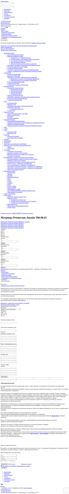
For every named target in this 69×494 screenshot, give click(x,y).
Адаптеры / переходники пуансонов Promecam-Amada (22, 70)
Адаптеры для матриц (13, 156)
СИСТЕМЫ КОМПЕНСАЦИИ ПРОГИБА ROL (21, 190)
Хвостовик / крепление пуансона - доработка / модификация (24, 166)
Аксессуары (7, 195)
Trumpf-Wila (7, 73)
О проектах (7, 15)
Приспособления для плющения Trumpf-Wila (23, 80)
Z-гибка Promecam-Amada (14, 68)
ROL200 (9, 175)
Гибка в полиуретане (13, 115)
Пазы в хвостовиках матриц (15, 169)
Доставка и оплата (9, 17)
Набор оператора (12, 204)
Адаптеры (7, 150)
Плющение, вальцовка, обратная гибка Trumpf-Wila (22, 77)
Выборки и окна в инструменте (16, 160)
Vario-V (9, 147)
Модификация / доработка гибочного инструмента (18, 157)
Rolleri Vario (10, 148)
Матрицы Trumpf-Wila (13, 76)
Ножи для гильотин (9, 193)
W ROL (9, 181)
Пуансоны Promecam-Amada (15, 54)
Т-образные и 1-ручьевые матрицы (21, 57)
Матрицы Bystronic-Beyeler (15, 95)
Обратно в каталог (6, 213)
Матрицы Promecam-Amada (15, 56)
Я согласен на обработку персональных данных (16, 466)
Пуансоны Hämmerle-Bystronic (16, 121)
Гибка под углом (12, 198)
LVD (5, 101)
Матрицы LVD (11, 104)
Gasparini (6, 135)
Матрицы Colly (11, 133)
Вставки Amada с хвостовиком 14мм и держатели (25, 59)
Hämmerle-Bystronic (9, 119)
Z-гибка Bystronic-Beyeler (14, 100)
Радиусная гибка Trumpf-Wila (15, 82)
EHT (5, 127)
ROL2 (9, 180)
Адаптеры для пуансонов (14, 151)
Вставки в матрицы (13, 118)
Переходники (11, 172)
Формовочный (32, 46)
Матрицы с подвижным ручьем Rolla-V (15, 144)
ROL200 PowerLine (12, 177)
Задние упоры (11, 207)
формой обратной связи (38, 43)
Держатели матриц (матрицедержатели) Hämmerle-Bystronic (24, 125)
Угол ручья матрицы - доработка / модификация (21, 165)
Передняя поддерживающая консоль (17, 206)
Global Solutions (27, 488)
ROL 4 (9, 178)
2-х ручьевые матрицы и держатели (21, 60)
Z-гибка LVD (11, 110)
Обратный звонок (6, 25)
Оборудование (8, 12)
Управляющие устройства (14, 192)
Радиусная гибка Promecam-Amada (17, 67)
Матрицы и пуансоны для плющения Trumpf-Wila (25, 79)
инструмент (55, 415)
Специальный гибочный (14, 46)
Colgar (6, 128)
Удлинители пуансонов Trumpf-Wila (17, 85)
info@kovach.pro (5, 22)
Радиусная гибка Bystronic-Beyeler (17, 98)
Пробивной (24, 46)
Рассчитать (4, 376)
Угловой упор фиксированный (19, 203)
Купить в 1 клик (16, 213)
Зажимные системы (9, 171)
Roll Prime (10, 116)
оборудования (44, 433)
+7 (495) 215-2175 (6, 21)
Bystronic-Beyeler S (16, 94)
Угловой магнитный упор (18, 200)
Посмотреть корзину (27, 213)
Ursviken (6, 139)
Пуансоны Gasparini (13, 136)
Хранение (7, 11)
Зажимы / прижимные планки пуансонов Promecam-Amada (24, 71)
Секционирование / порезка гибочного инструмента (22, 159)
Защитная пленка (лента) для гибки (17, 113)
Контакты (7, 18)
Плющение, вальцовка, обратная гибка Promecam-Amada (23, 65)
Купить (3, 243)
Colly (5, 130)
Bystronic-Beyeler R (16, 92)
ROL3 (9, 184)
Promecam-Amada (9, 53)
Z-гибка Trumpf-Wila (13, 83)
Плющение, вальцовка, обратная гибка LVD (20, 106)
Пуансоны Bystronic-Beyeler (15, 88)
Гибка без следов (9, 112)
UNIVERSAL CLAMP (13, 189)
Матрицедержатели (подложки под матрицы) (24, 63)
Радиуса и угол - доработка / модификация (19, 163)
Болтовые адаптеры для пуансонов (17, 153)
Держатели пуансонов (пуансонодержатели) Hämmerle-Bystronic (25, 122)
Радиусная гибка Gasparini (14, 138)
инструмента (34, 433)
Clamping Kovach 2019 (7, 285)
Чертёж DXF (4, 269)
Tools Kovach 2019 (19, 285)
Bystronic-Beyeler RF (16, 91)
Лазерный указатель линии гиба (16, 196)
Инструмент (7, 9)
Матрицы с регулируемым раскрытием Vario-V (17, 145)
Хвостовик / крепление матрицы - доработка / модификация (24, 168)
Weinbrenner (7, 141)
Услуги (6, 14)
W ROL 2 (10, 183)
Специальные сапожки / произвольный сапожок (21, 162)
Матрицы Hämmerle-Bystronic (15, 124)
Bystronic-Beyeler (9, 86)
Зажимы (9, 174)
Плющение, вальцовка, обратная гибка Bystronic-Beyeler (23, 97)
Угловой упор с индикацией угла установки (23, 201)
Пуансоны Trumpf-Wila (14, 74)
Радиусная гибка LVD (13, 107)
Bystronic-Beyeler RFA (17, 89)
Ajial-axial (7, 142)
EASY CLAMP (11, 187)
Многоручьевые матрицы (18, 62)
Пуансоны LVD (11, 103)
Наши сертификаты (6, 47)
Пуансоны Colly (12, 132)
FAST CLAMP (11, 186)
